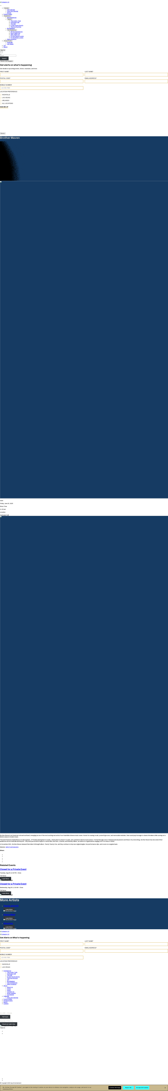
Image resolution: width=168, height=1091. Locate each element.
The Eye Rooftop (15, 27)
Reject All (128, 1087)
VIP (5, 45)
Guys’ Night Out (15, 33)
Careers (6, 1003)
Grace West (9, 914)
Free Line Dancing (12, 11)
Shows (9, 13)
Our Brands (10, 994)
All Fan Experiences (16, 31)
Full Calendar (11, 10)
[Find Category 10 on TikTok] (26, 1078)
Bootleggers (11, 28)
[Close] (165, 1088)
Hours (9, 988)
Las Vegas (10, 44)
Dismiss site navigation (7, 61)
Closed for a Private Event (13, 869)
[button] (4, 861)
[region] (84, 1088)
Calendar (6, 8)
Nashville (10, 42)
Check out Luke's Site (8, 1024)
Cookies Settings (114, 1087)
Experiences (7, 16)
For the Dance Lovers (17, 36)
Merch (5, 47)
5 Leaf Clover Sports (16, 25)
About (5, 986)
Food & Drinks (8, 14)
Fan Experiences (12, 30)
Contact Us (10, 991)
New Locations (11, 39)
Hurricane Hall (14, 22)
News (9, 990)
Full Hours (5, 1017)
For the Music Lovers (16, 37)
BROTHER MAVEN (12, 847)
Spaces (10, 19)
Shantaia (8, 923)
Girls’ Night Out (15, 34)
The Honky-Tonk (15, 21)
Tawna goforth (11, 906)
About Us (10, 987)
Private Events (8, 41)
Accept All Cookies (142, 1087)
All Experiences (11, 17)
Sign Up (3, 50)
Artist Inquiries (11, 993)
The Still (12, 24)
